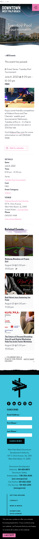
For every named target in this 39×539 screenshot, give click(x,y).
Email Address (14, 415)
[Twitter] (19, 405)
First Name (12, 423)
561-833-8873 (24, 470)
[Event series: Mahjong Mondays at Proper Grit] (16, 269)
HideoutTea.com (17, 132)
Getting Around (17, 495)
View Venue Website (13, 219)
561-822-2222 (25, 482)
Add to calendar (17, 148)
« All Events (10, 56)
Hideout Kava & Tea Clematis (16, 201)
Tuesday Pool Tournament (15, 180)
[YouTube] (30, 405)
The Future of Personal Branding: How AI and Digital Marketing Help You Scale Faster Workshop (19, 339)
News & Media (16, 506)
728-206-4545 (25, 476)
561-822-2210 (25, 485)
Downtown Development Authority (16, 513)
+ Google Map (22, 210)
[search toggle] (28, 8)
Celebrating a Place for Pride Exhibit (13, 359)
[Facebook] (9, 405)
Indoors (8, 193)
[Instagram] (25, 405)
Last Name (12, 431)
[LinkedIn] (14, 405)
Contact (14, 500)
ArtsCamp (29, 359)
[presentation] (19, 245)
